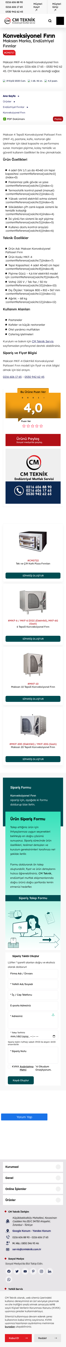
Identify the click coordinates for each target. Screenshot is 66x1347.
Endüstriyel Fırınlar (13, 107)
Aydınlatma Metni (26, 1068)
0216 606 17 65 (14, 6)
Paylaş (58, 119)
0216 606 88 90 (14, 2)
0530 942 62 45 (14, 11)
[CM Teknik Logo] (26, 21)
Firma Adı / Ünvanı (21, 973)
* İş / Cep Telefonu (21, 994)
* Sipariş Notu (18, 1051)
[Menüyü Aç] (60, 21)
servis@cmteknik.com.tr (26, 1249)
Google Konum (21, 1230)
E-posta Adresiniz (20, 1005)
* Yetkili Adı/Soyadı (21, 984)
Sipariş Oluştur (33, 575)
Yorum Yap (24, 1117)
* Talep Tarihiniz (17, 1032)
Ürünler (7, 101)
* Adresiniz (16, 1016)
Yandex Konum (42, 1230)
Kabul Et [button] (14, 1338)
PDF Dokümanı (14, 119)
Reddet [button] (42, 1338)
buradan (10, 1326)
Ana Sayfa (9, 95)
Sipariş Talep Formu (33, 898)
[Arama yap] (47, 21)
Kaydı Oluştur (21, 1080)
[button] (33, 440)
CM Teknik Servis (43, 341)
